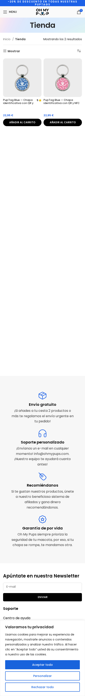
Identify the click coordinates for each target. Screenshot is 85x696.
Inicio (7, 39)
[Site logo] (42, 12)
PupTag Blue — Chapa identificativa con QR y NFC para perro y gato (18, 103)
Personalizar (42, 676)
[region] (42, 658)
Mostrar (14, 51)
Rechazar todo (42, 687)
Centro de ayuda (16, 618)
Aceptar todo (42, 665)
